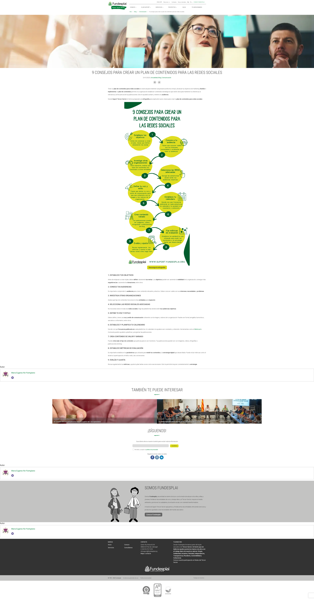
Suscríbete (174, 445)
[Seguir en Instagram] (157, 457)
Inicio (109, 545)
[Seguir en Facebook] (152, 457)
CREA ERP (159, 2)
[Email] (12, 377)
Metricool (198, 329)
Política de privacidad (145, 578)
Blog (184, 7)
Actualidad (154, 77)
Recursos (166, 2)
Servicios (159, 7)
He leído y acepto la (146, 449)
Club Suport (145, 7)
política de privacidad (152, 449)
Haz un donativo (182, 2)
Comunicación (143, 11)
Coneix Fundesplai (199, 2)
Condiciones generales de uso (130, 578)
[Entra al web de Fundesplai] (157, 571)
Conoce (132, 7)
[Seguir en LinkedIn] (162, 457)
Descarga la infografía (157, 267)
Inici (131, 11)
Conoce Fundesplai (153, 515)
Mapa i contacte (146, 553)
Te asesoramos (197, 7)
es (191, 2)
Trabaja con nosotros (198, 578)
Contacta (174, 2)
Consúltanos (128, 547)
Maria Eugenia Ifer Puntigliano (23, 373)
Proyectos (172, 7)
